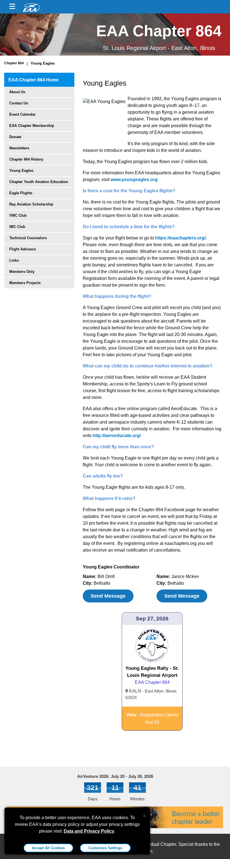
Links (14, 260)
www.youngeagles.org (134, 179)
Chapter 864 (14, 63)
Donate (15, 137)
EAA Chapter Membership (31, 126)
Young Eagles (43, 63)
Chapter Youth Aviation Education (38, 182)
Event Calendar (22, 114)
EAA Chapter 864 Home (33, 79)
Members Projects (25, 283)
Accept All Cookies (48, 848)
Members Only (21, 271)
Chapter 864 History (26, 159)
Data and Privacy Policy (89, 831)
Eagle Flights (20, 193)
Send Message (108, 596)
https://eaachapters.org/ (180, 238)
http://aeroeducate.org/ (117, 435)
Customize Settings (105, 848)
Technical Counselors (28, 238)
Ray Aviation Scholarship (31, 204)
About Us (17, 92)
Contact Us (18, 103)
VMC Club (18, 215)
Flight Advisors (22, 249)
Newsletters (19, 148)
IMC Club (17, 227)
